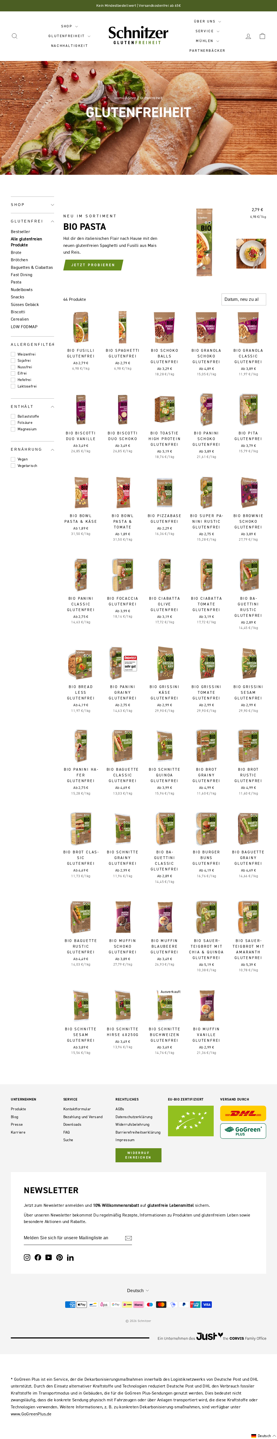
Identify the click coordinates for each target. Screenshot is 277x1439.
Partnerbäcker (207, 51)
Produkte (18, 1109)
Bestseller (20, 231)
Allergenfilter (32, 345)
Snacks (17, 296)
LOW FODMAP (24, 326)
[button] (263, 1436)
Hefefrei (24, 380)
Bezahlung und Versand (83, 1117)
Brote (16, 252)
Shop (67, 26)
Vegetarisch (27, 465)
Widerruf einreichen (138, 1155)
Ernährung (26, 449)
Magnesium (27, 429)
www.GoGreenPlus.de (31, 1414)
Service (205, 31)
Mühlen (205, 41)
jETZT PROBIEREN (93, 265)
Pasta (16, 282)
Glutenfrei (27, 221)
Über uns (205, 21)
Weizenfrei (26, 354)
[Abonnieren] (128, 1238)
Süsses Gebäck (25, 304)
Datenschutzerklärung (134, 1117)
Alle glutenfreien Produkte (26, 241)
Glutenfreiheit (67, 36)
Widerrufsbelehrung (132, 1124)
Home (119, 98)
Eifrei (22, 373)
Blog (14, 1117)
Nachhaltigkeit (69, 46)
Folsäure (25, 422)
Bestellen (80, 338)
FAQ (66, 1132)
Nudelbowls (21, 289)
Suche (68, 1140)
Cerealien (20, 319)
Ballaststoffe (28, 416)
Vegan (23, 459)
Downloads (72, 1124)
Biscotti (18, 311)
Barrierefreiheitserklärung (138, 1132)
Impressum (125, 1140)
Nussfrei (25, 367)
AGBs (120, 1109)
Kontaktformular (77, 1109)
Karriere (18, 1132)
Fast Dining (21, 274)
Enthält (22, 407)
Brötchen (19, 259)
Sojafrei (24, 360)
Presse (17, 1124)
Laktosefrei (27, 386)
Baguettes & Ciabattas (32, 267)
